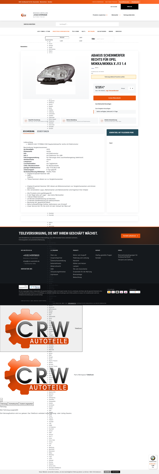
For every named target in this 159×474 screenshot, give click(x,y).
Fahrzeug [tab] (4, 404)
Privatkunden (135, 2)
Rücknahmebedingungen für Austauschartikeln (127, 256)
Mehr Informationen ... (96, 472)
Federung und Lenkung (81, 258)
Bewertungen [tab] (43, 131)
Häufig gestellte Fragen (104, 255)
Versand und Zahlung (125, 260)
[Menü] (156, 456)
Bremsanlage (77, 274)
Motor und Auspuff (79, 255)
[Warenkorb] (137, 15)
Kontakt (98, 258)
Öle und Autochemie (80, 269)
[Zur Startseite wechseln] (23, 15)
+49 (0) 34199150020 (98, 2)
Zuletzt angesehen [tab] (26, 404)
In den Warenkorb (115, 98)
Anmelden (129, 7)
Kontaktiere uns (26, 268)
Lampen (76, 266)
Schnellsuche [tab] (13, 404)
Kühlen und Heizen (79, 263)
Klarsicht (76, 261)
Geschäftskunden (124, 2)
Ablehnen (107, 472)
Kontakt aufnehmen (130, 236)
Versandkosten (72, 303)
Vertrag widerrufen (129, 15)
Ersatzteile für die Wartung (82, 272)
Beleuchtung (77, 277)
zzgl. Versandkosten (112, 90)
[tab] (28, 131)
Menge (123, 88)
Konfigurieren (115, 472)
